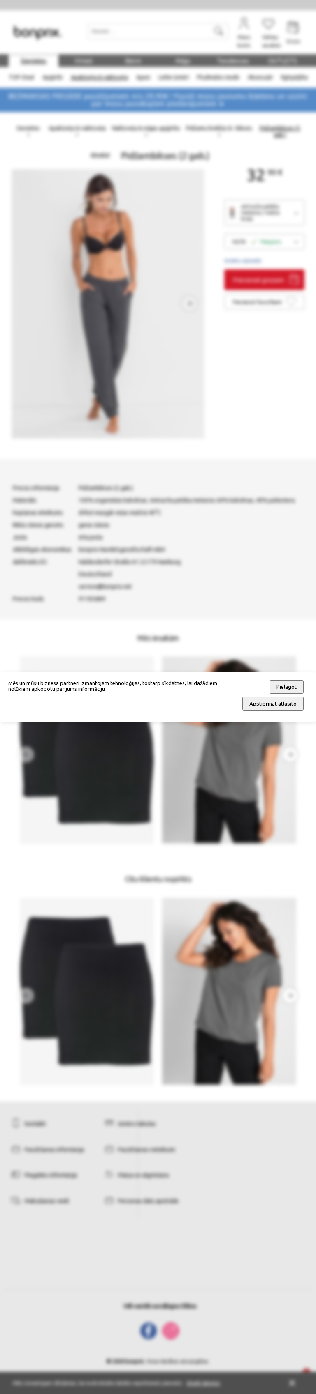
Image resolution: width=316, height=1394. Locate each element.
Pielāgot (286, 687)
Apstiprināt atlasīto (273, 704)
